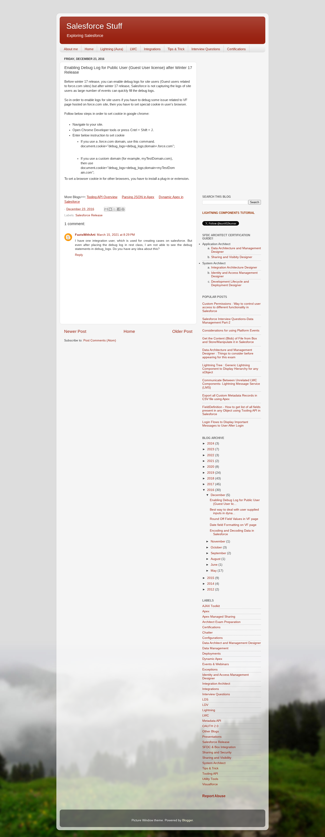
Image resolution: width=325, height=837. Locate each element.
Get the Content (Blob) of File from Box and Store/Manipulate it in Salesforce (229, 340)
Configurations (212, 638)
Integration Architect (216, 683)
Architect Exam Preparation (221, 622)
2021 (211, 461)
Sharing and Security (216, 752)
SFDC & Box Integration (219, 747)
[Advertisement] (231, 122)
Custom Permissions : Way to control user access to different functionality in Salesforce (231, 307)
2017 (211, 484)
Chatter (207, 632)
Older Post (182, 331)
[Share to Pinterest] (123, 209)
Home (89, 49)
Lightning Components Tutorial (228, 213)
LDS (205, 699)
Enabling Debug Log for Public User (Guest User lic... (235, 501)
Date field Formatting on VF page (233, 525)
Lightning (208, 710)
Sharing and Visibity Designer (231, 257)
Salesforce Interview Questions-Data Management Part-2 (227, 320)
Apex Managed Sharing (218, 616)
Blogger (187, 820)
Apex (205, 611)
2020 (211, 466)
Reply (79, 255)
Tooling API (210, 773)
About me (71, 49)
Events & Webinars (215, 664)
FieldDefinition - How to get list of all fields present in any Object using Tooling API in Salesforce (231, 410)
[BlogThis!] (110, 209)
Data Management (215, 648)
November (218, 541)
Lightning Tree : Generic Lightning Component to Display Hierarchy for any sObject (230, 369)
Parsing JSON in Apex (138, 197)
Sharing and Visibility (216, 757)
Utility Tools (210, 779)
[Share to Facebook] (119, 209)
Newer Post (75, 331)
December (218, 495)
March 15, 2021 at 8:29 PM (116, 234)
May (214, 570)
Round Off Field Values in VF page (234, 519)
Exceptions (210, 669)
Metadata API (211, 720)
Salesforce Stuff (94, 26)
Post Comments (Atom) (99, 340)
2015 (211, 578)
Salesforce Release (89, 215)
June (214, 564)
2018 (211, 478)
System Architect (214, 763)
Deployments (211, 653)
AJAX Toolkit (211, 606)
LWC (133, 49)
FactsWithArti (85, 234)
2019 (211, 472)
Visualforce (210, 784)
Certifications (236, 49)
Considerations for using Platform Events (230, 330)
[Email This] (106, 209)
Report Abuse (214, 796)
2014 (211, 583)
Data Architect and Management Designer (231, 643)
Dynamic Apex (212, 659)
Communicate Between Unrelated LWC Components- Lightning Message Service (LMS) (231, 384)
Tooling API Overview (102, 197)
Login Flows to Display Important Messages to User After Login (225, 423)
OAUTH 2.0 (210, 726)
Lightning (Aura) (111, 49)
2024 (211, 443)
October (217, 547)
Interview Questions (205, 49)
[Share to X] (114, 209)
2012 (211, 589)
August (216, 559)
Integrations (152, 49)
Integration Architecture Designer (234, 267)
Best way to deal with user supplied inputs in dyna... (234, 511)
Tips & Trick (176, 49)
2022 (211, 455)
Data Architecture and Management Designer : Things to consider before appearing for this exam (227, 353)
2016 (211, 490)
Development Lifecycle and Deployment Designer (230, 283)
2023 (211, 449)
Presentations (212, 736)
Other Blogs (210, 731)
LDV (205, 705)
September (219, 553)
